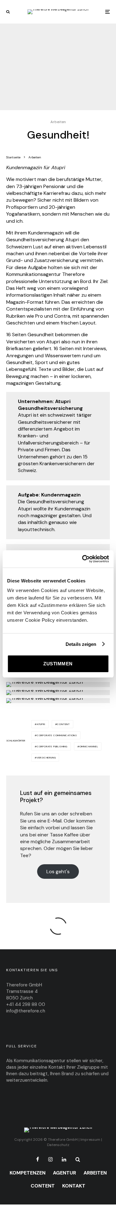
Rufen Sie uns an (38, 813)
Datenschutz (58, 1144)
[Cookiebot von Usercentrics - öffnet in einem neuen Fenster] (82, 559)
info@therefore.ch (25, 1011)
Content (63, 724)
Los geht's (58, 871)
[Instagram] (50, 1159)
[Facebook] (38, 1159)
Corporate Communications (57, 735)
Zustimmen (57, 663)
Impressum (90, 1139)
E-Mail (55, 821)
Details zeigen (81, 644)
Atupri (41, 724)
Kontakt (73, 1186)
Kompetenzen (27, 1173)
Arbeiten (58, 121)
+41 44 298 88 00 (25, 1004)
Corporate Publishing (52, 746)
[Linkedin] (64, 1159)
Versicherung (46, 757)
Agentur (64, 1173)
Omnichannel (88, 746)
